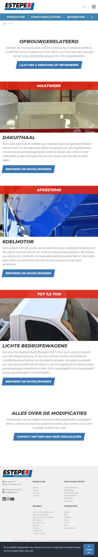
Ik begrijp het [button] (89, 549)
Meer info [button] (29, 551)
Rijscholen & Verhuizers (43, 517)
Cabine (36, 490)
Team (66, 525)
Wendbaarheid (70, 495)
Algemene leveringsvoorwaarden (66, 540)
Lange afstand (39, 533)
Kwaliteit (67, 517)
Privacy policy (37, 540)
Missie (66, 512)
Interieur (36, 493)
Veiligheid (68, 498)
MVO (66, 523)
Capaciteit (68, 501)
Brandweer (37, 520)
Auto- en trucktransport (43, 512)
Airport (36, 525)
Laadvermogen (71, 487)
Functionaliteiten (45, 16)
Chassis (36, 495)
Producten (16, 16)
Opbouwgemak (71, 493)
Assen (35, 487)
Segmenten (76, 16)
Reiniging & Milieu (41, 515)
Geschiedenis (70, 528)
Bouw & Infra (38, 523)
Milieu (66, 520)
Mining (36, 528)
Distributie (37, 531)
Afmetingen (69, 490)
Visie (66, 515)
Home (4, 23)
